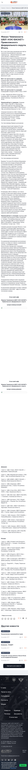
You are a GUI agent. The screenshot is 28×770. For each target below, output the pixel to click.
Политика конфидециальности (10, 756)
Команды (17, 710)
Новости (8, 8)
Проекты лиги (6, 692)
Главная (3, 8)
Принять (23, 765)
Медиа (3, 704)
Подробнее (13, 768)
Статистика (13, 717)
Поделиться (26, 618)
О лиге (3, 688)
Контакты (4, 700)
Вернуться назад (6, 615)
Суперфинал (5, 696)
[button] (1, 679)
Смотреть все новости (14, 666)
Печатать (23, 618)
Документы (18, 714)
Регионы (7, 714)
